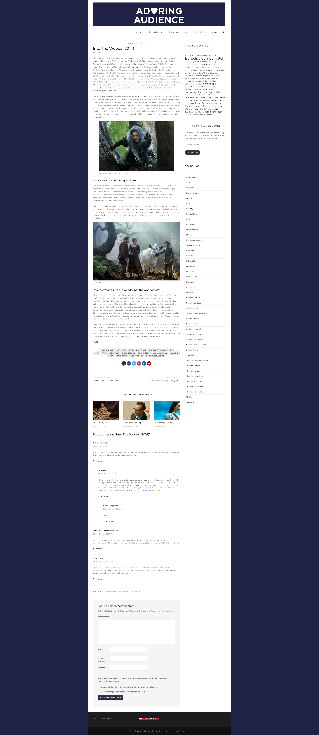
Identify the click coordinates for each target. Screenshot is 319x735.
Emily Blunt (189, 76)
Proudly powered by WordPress (144, 731)
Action (189, 182)
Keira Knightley (212, 86)
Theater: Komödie (194, 381)
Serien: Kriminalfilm (195, 339)
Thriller (189, 397)
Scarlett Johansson (213, 106)
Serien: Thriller (192, 350)
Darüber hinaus (200, 32)
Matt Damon (205, 92)
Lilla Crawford (160, 353)
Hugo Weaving (191, 81)
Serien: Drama (192, 318)
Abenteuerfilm (192, 177)
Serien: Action (192, 308)
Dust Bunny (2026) (101, 423)
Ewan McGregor (201, 76)
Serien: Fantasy (192, 324)
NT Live (189, 292)
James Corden (128, 353)
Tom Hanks (199, 112)
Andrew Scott (202, 56)
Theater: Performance (195, 392)
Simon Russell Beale (155, 356)
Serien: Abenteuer (194, 303)
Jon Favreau (190, 86)
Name (101, 649)
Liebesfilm (190, 271)
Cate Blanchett (209, 64)
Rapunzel (149, 64)
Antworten (100, 461)
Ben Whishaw (201, 61)
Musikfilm (141, 44)
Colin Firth (201, 70)
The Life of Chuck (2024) (134, 423)
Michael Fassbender (193, 95)
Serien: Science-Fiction (196, 345)
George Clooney (214, 76)
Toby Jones (189, 112)
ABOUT (96, 718)
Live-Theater (191, 277)
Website (101, 668)
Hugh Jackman (211, 78)
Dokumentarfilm (193, 193)
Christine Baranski (137, 350)
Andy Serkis (214, 56)
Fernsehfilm (191, 214)
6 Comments (109, 53)
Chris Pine (121, 350)
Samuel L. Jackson (193, 106)
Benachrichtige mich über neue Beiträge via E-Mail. (123, 692)
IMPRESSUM (106, 718)
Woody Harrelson (205, 115)
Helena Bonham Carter (194, 78)
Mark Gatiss (208, 89)
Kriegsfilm (190, 256)
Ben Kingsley (189, 62)
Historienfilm (192, 230)
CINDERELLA (163, 64)
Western (190, 402)
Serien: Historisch (193, 329)
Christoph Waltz (191, 70)
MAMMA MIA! (118, 301)
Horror (189, 235)
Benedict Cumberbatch (204, 58)
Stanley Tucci (192, 109)
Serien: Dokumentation (196, 313)
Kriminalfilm (191, 261)
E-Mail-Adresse (102, 660)
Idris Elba (212, 81)
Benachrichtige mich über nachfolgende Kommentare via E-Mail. (129, 687)
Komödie (190, 250)
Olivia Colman (217, 100)
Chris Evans (216, 67)
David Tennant (191, 73)
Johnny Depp (144, 353)
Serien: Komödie (193, 334)
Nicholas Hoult (191, 100)
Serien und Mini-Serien (156, 32)
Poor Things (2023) (163, 423)
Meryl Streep (121, 356)
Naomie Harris (207, 98)
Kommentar (104, 617)
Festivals (190, 219)
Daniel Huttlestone (158, 350)
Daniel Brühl (210, 70)
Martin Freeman (191, 92)
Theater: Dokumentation (197, 360)
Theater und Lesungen (179, 32)
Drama (189, 198)
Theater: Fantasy (193, 371)
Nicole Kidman (204, 100)
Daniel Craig (221, 70)
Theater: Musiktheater (195, 387)
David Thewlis (204, 73)
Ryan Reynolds (216, 103)
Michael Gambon (208, 95)
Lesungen (190, 266)
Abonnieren (193, 152)
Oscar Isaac (189, 103)
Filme (138, 32)
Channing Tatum (192, 67)
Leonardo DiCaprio (193, 89)
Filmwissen (191, 224)
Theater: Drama (193, 366)
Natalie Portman (219, 98)
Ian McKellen (203, 81)
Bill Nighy (212, 62)
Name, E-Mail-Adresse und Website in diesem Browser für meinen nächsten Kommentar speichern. (132, 679)
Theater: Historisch (194, 376)
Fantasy (131, 44)
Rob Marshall (137, 356)
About (215, 32)
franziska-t (102, 470)
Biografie (190, 188)
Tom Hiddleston (214, 111)
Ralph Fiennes (202, 103)
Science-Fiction (193, 298)
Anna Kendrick (106, 350)
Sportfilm (190, 355)
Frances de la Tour (110, 353)
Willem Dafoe (191, 115)
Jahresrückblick (193, 245)
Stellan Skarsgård (209, 109)
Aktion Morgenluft (100, 443)
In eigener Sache (193, 240)
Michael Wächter (192, 98)
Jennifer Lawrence (193, 84)
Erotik (189, 203)
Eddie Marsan (214, 73)
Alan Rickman (190, 56)
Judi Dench (200, 86)
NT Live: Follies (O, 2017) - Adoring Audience (121, 591)
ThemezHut (184, 731)
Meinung (190, 282)
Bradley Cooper (191, 65)
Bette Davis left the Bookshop (105, 531)
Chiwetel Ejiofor (205, 67)
